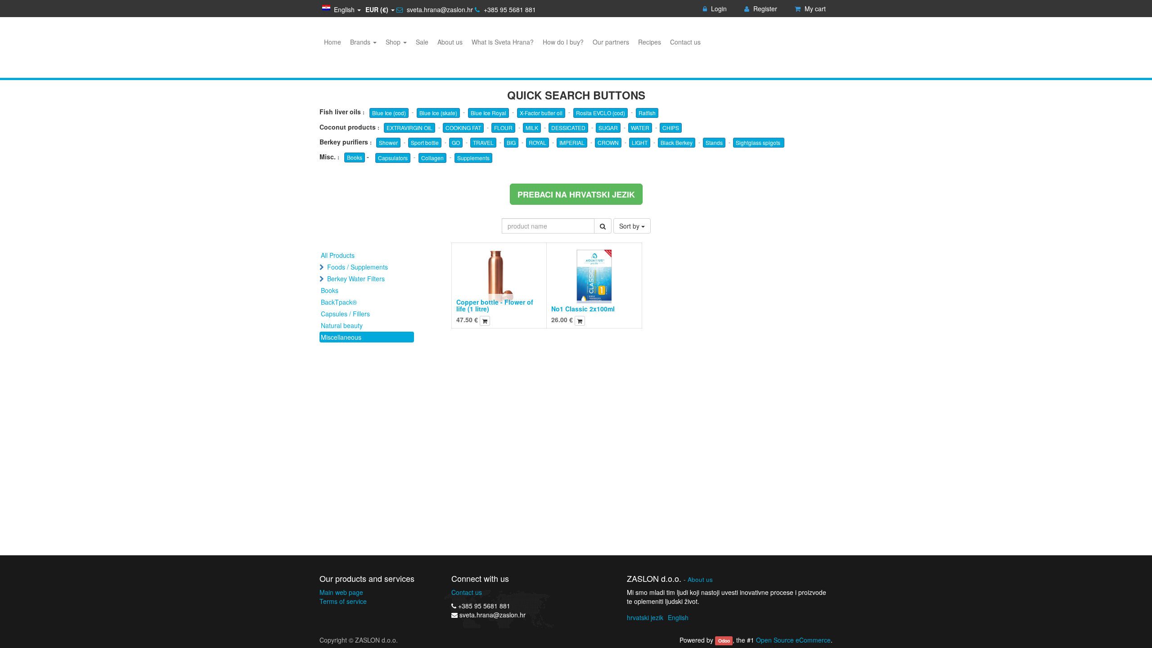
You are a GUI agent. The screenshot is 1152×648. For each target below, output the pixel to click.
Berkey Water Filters (356, 278)
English (678, 617)
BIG (511, 142)
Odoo (724, 640)
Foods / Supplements (357, 266)
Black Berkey (677, 142)
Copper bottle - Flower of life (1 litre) (494, 305)
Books (354, 157)
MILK (532, 127)
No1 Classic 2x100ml (583, 308)
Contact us (466, 592)
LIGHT (640, 142)
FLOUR (503, 127)
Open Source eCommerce (793, 639)
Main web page (341, 592)
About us (700, 579)
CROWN (608, 142)
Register (764, 8)
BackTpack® (339, 301)
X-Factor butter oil (541, 113)
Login (718, 8)
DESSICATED (568, 127)
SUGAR (608, 127)
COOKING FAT (463, 127)
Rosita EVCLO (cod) (600, 113)
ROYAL (537, 142)
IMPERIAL (572, 142)
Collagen (432, 158)
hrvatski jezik (645, 617)
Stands (714, 142)
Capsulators (393, 158)
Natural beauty (342, 325)
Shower (388, 142)
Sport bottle (425, 142)
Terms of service (343, 601)
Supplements (473, 158)
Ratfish (647, 113)
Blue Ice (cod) (389, 113)
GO (456, 142)
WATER (640, 127)
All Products (338, 255)
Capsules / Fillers (345, 313)
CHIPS (670, 127)
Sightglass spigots (759, 142)
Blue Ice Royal (488, 113)
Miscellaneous (341, 337)
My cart (814, 8)
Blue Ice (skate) (438, 113)
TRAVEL (483, 142)
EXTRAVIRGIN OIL (409, 127)
